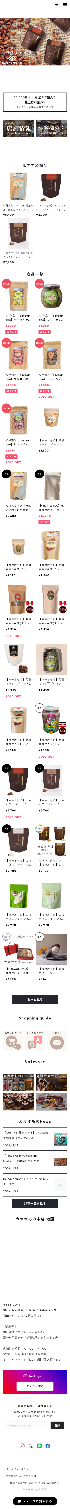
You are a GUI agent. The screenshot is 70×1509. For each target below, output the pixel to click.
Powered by (30, 1489)
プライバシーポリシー (18, 1469)
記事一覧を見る (35, 1204)
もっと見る (35, 999)
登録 (57, 1425)
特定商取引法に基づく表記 (21, 1475)
